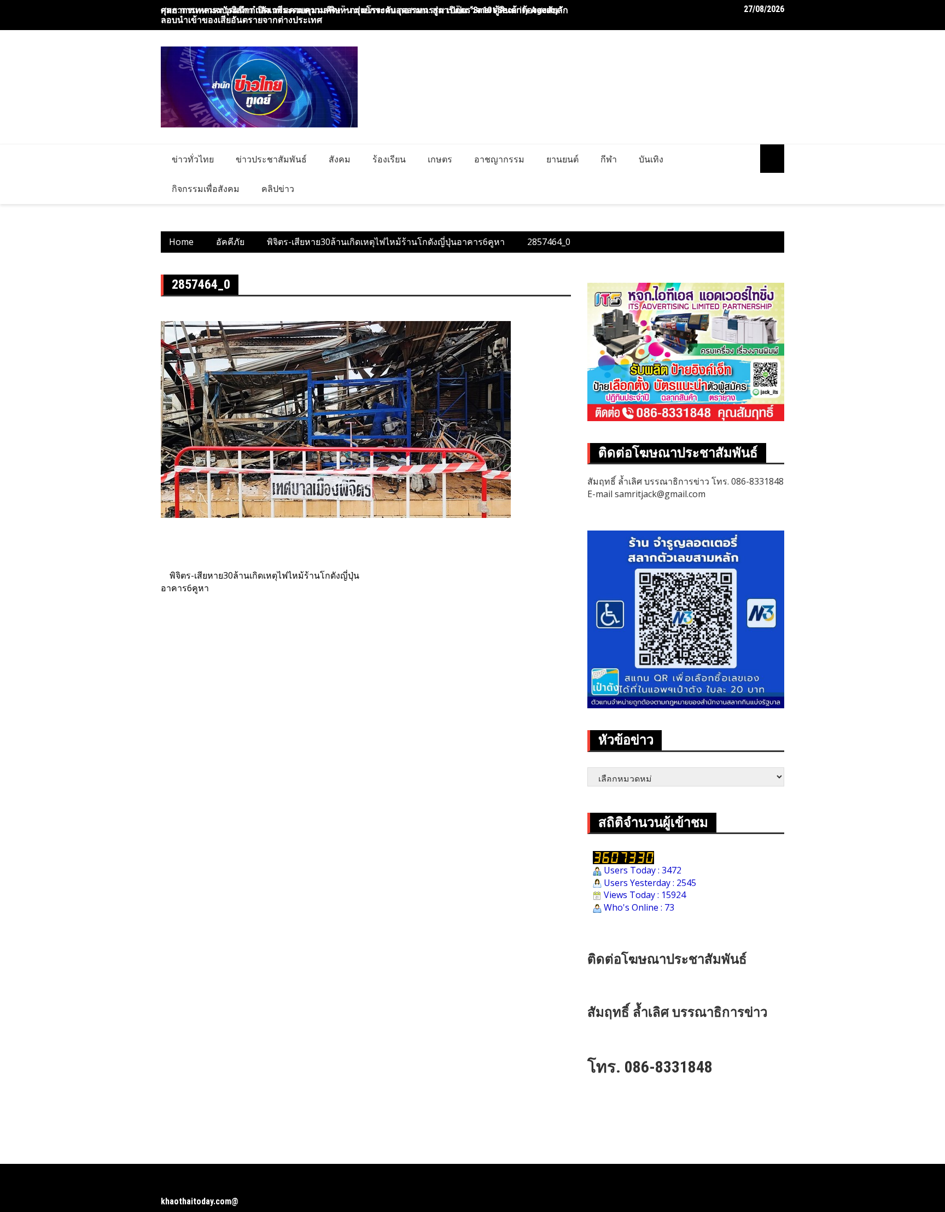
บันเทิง (651, 159)
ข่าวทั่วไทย (193, 159)
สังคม (340, 159)
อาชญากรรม (499, 159)
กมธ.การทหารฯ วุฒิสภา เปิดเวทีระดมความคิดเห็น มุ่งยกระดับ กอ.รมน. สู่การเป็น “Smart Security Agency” (361, 10)
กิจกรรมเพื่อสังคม (206, 189)
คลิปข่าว (277, 189)
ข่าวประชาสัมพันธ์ (271, 159)
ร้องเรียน (389, 159)
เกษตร (440, 159)
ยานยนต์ (562, 159)
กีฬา (608, 159)
